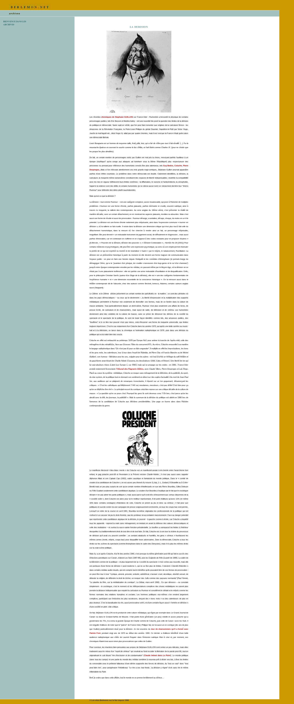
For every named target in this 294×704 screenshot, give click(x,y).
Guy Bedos (168, 166)
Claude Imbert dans (157, 655)
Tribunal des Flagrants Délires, (130, 369)
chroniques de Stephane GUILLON (117, 117)
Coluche (178, 166)
